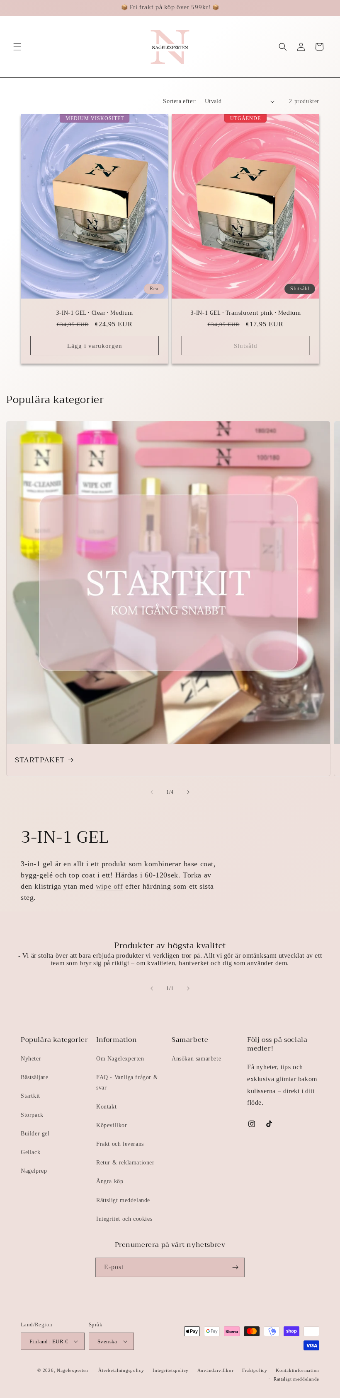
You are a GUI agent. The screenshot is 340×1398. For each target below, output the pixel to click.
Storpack (32, 1115)
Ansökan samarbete (196, 1059)
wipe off (109, 886)
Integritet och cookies (124, 1219)
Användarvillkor (215, 1370)
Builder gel (35, 1133)
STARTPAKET (40, 760)
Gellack (30, 1152)
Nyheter (31, 1059)
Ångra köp (109, 1181)
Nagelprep (34, 1171)
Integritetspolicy (171, 1370)
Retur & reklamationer (125, 1162)
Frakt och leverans (120, 1144)
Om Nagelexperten (120, 1059)
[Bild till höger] (188, 792)
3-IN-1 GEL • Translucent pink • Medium (245, 313)
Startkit (30, 1096)
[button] (17, 47)
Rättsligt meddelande (123, 1200)
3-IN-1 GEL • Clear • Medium (94, 313)
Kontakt (106, 1107)
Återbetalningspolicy (121, 1370)
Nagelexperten (72, 1370)
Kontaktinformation (297, 1370)
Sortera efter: (180, 101)
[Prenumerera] (235, 1267)
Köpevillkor (111, 1125)
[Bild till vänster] (152, 792)
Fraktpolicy (254, 1370)
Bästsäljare (35, 1077)
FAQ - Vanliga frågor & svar (127, 1082)
